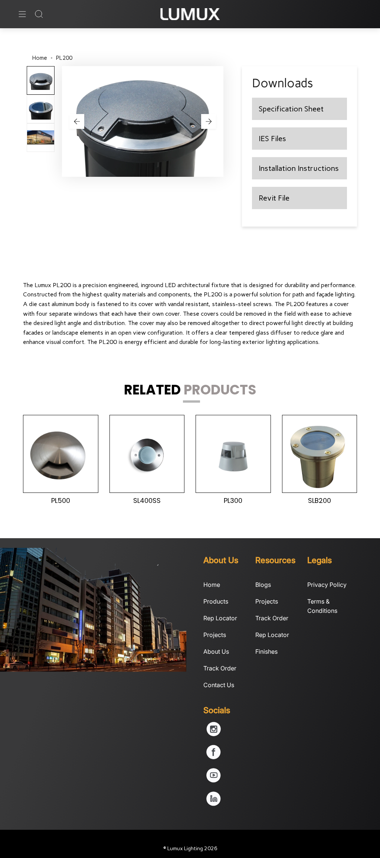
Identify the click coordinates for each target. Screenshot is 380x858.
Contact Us (218, 685)
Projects (214, 634)
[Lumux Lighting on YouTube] (213, 780)
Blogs (263, 584)
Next (208, 121)
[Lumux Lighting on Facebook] (213, 757)
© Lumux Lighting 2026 (190, 848)
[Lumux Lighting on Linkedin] (213, 803)
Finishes (266, 651)
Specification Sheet (291, 108)
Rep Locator (220, 618)
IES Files (272, 138)
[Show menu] (22, 14)
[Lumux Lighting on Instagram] (213, 734)
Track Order (219, 668)
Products (215, 601)
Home (39, 58)
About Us (216, 651)
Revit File (274, 198)
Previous (76, 121)
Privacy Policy (327, 584)
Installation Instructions (299, 168)
